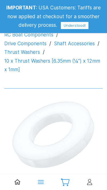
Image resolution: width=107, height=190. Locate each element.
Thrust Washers (22, 52)
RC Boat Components (28, 35)
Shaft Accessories (74, 43)
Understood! (75, 25)
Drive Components (25, 43)
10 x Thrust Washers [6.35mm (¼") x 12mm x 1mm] (52, 65)
